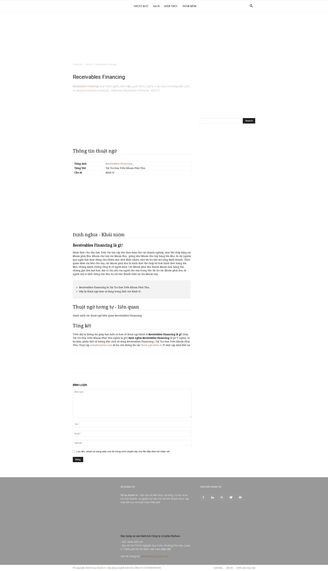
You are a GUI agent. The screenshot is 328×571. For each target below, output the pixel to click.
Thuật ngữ (141, 6)
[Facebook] (203, 497)
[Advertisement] (164, 37)
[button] (251, 6)
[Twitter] (231, 497)
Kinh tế (89, 64)
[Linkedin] (212, 497)
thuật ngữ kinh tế (151, 345)
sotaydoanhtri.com (101, 345)
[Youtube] (240, 497)
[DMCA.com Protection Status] (146, 528)
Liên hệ (229, 567)
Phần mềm (189, 6)
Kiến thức (171, 6)
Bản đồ (166, 549)
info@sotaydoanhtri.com (154, 556)
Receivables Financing (119, 163)
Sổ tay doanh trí (129, 495)
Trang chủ (77, 64)
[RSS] (221, 497)
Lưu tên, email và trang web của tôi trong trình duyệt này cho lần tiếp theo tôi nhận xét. (123, 451)
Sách (156, 6)
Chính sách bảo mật (245, 567)
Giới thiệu (218, 567)
